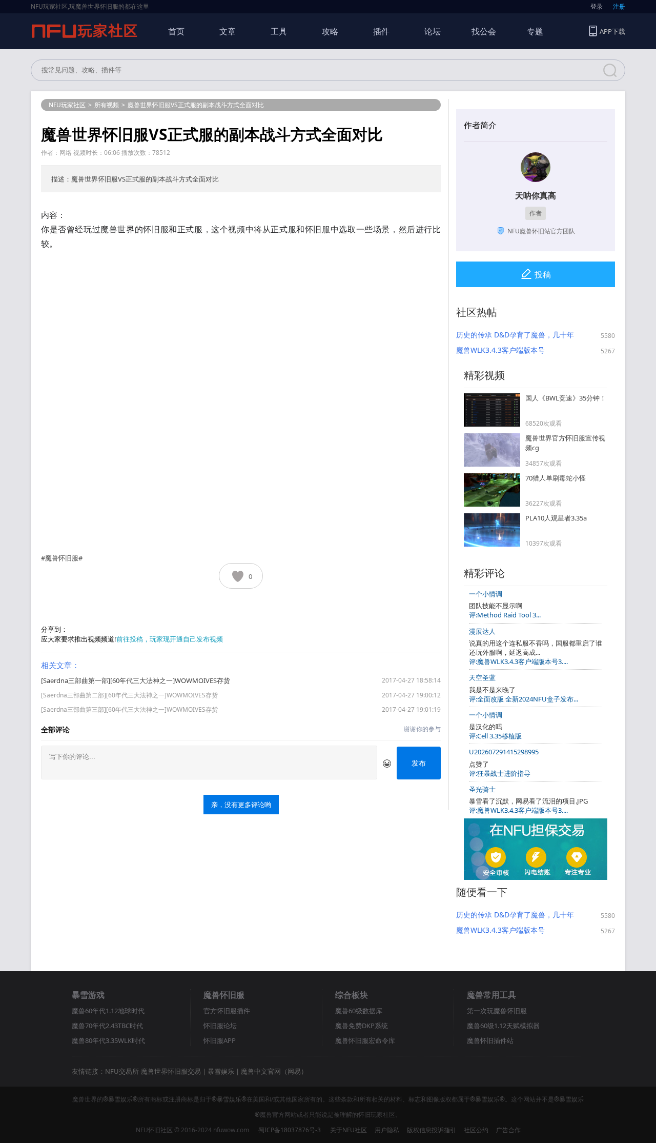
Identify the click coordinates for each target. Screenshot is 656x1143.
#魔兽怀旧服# (62, 558)
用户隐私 (387, 1130)
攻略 (330, 31)
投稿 (543, 274)
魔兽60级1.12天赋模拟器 (503, 1025)
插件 (381, 31)
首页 (176, 31)
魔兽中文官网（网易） (274, 1071)
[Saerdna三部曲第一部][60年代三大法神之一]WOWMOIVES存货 (135, 680)
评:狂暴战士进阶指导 (499, 773)
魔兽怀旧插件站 (490, 1040)
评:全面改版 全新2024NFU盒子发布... (523, 699)
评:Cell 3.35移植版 (495, 735)
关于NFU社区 (348, 1130)
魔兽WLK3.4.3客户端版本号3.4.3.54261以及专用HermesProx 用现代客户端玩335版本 (510, 350)
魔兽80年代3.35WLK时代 (108, 1040)
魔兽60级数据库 (358, 1010)
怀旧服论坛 (220, 1025)
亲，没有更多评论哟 (241, 804)
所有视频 (106, 105)
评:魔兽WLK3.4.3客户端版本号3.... (518, 661)
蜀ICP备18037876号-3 (289, 1130)
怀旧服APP (219, 1040)
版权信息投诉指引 (431, 1130)
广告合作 (508, 1130)
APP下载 (612, 31)
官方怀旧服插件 (226, 1010)
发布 (419, 763)
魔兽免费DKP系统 (361, 1025)
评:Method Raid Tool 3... (505, 614)
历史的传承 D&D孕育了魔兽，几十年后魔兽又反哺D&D (515, 335)
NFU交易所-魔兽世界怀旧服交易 (153, 1071)
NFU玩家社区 (67, 105)
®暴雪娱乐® (120, 1099)
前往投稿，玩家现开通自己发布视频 (169, 639)
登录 (596, 6)
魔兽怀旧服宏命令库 (365, 1040)
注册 (619, 6)
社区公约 (476, 1130)
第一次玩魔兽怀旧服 (497, 1010)
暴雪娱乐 (221, 1071)
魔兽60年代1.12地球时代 (108, 1010)
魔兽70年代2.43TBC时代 (107, 1025)
